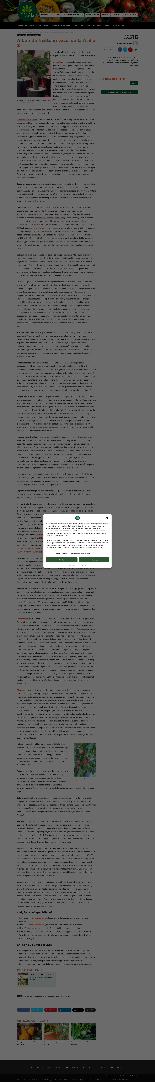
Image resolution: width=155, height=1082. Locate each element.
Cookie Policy (71, 565)
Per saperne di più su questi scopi (80, 553)
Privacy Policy (82, 565)
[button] (106, 518)
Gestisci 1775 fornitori (61, 553)
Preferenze (94, 560)
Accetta (61, 560)
